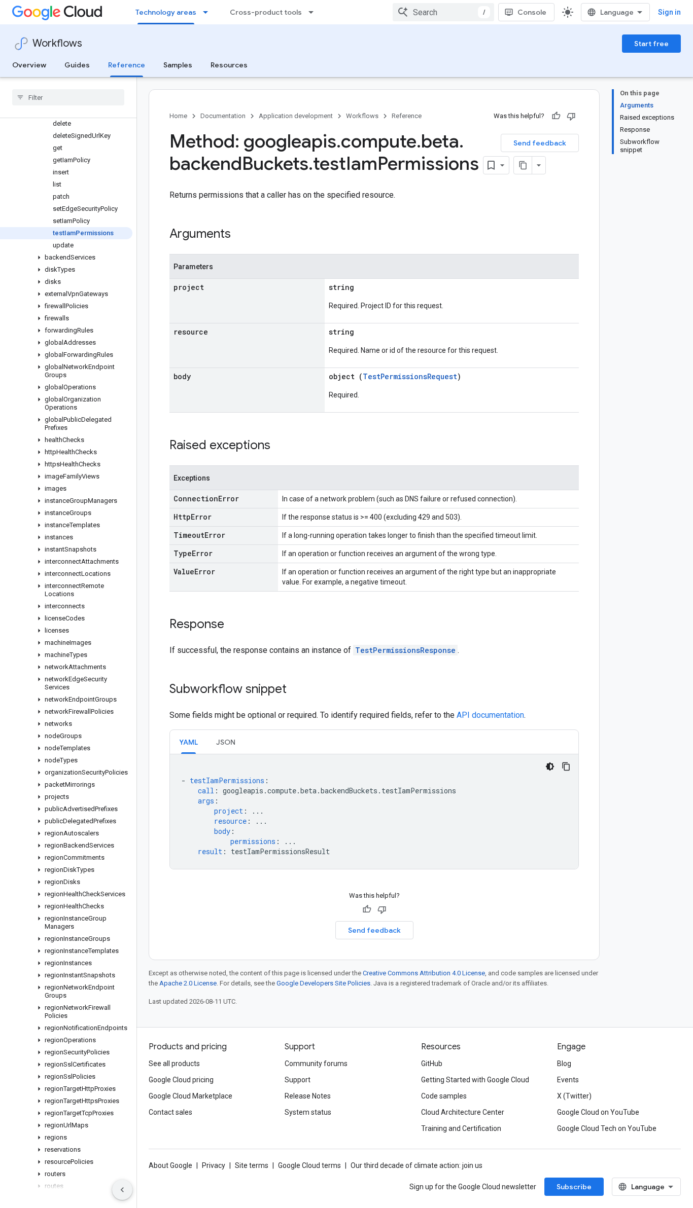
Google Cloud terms (309, 1165)
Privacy (213, 1165)
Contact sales (170, 1112)
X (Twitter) (574, 1096)
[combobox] (443, 12)
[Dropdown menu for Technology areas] (208, 12)
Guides (77, 64)
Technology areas (165, 12)
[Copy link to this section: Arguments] (241, 235)
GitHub (431, 1063)
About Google (170, 1165)
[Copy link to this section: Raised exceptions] (280, 446)
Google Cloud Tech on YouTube (606, 1128)
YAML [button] (188, 742)
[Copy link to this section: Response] (234, 625)
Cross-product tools (266, 12)
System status (308, 1112)
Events (568, 1080)
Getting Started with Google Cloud (475, 1080)
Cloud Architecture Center (462, 1112)
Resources (229, 64)
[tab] (188, 742)
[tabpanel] (374, 811)
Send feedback (539, 143)
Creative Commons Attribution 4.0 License (424, 973)
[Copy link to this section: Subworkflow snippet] (297, 690)
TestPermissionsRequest (410, 376)
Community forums (316, 1063)
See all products (174, 1063)
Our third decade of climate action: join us (416, 1165)
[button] (66, 257)
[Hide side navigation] (122, 1190)
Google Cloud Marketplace (190, 1096)
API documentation (490, 715)
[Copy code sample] (566, 766)
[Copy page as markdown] (523, 165)
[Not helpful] (571, 116)
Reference (126, 64)
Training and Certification (461, 1128)
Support (297, 1080)
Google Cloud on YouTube (598, 1112)
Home (178, 116)
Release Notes (308, 1096)
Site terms (251, 1165)
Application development (296, 116)
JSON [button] (225, 742)
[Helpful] (556, 116)
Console (531, 12)
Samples (177, 64)
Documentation (223, 116)
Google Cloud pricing (181, 1080)
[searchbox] (68, 97)
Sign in (669, 12)
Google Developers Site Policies (323, 983)
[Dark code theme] (550, 766)
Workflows (57, 43)
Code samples (444, 1096)
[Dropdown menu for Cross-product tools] (314, 12)
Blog (564, 1063)
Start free (651, 43)
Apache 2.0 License (188, 983)
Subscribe (574, 1186)
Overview (29, 64)
